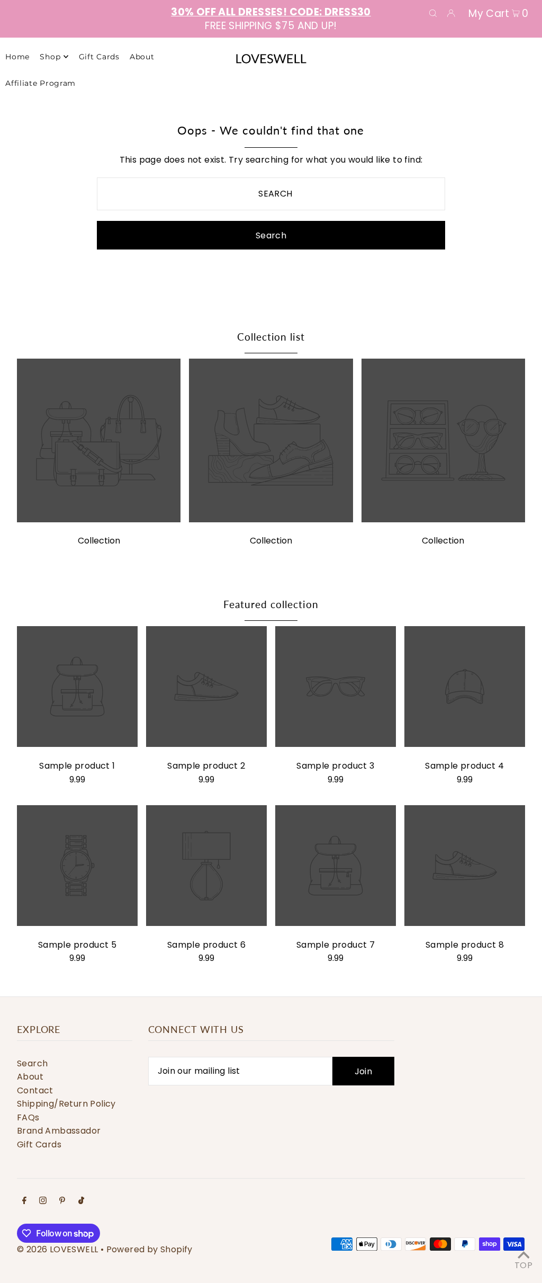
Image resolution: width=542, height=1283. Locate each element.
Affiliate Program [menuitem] (40, 83)
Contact (35, 1090)
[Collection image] (98, 519)
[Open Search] (433, 13)
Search (32, 1063)
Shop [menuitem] (50, 56)
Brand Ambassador (59, 1131)
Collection (99, 540)
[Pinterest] (62, 1201)
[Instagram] (43, 1201)
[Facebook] (24, 1201)
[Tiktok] (81, 1201)
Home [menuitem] (17, 56)
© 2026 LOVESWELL (57, 1249)
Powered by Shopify (149, 1249)
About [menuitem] (142, 56)
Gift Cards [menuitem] (99, 56)
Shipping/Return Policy (66, 1104)
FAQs (28, 1117)
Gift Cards (39, 1144)
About (30, 1077)
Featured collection (270, 604)
